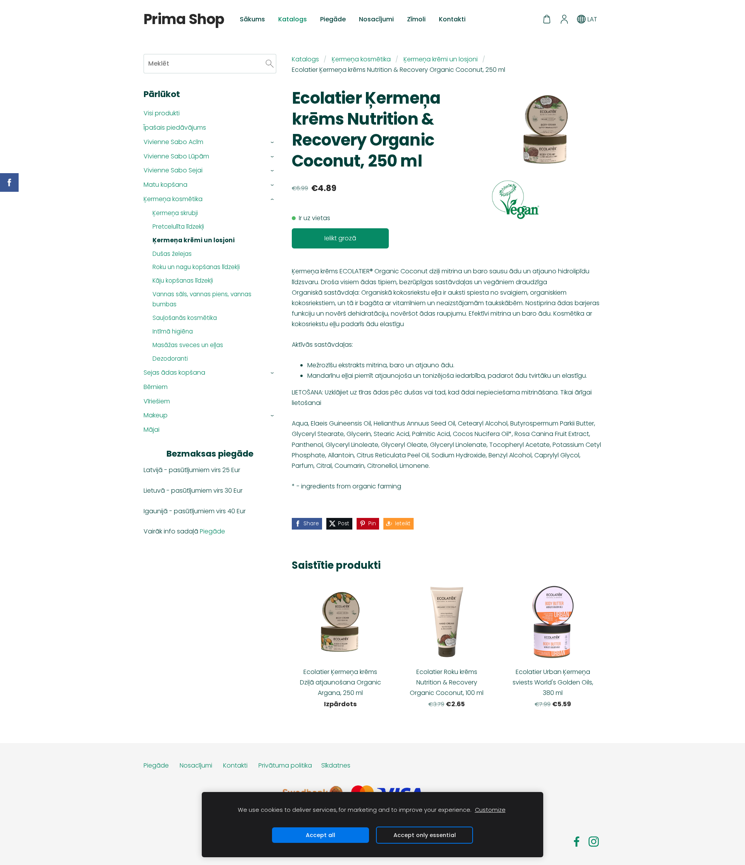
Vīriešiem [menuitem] (157, 401)
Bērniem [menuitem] (156, 386)
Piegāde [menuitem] (333, 19)
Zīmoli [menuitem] (416, 19)
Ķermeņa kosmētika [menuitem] (173, 199)
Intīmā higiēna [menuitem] (172, 331)
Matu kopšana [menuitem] (165, 184)
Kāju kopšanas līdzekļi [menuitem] (182, 280)
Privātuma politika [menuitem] (285, 765)
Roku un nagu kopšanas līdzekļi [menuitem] (196, 267)
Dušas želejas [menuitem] (172, 254)
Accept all (320, 835)
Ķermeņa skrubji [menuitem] (175, 213)
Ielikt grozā (340, 238)
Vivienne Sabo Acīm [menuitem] (173, 141)
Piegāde (212, 531)
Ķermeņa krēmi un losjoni (441, 59)
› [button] (272, 142)
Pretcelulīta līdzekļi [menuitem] (178, 226)
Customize (490, 810)
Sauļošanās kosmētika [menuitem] (184, 318)
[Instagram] (593, 841)
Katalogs (305, 59)
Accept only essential (424, 835)
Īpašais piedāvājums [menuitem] (175, 127)
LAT (591, 19)
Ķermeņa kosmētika (361, 59)
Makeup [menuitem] (156, 415)
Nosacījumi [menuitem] (376, 19)
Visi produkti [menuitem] (162, 113)
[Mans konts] (564, 19)
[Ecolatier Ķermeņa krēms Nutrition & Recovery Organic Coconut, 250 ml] (516, 200)
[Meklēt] (269, 63)
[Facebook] (576, 841)
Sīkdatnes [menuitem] (335, 765)
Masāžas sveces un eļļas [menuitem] (187, 345)
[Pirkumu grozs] (547, 19)
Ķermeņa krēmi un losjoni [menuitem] (193, 240)
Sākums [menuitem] (252, 19)
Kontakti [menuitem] (452, 19)
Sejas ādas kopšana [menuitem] (174, 372)
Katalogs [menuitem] (292, 19)
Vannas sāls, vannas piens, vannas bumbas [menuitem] (201, 299)
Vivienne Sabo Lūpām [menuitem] (176, 156)
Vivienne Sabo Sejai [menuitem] (173, 170)
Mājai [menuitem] (151, 429)
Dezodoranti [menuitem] (170, 358)
